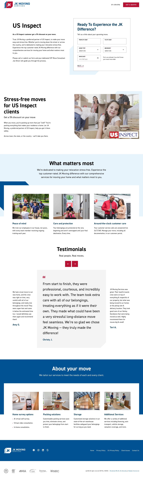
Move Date (82, 56)
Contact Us (135, 451)
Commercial (136, 471)
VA (120, 471)
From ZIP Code (83, 40)
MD (116, 471)
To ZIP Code (108, 40)
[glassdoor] (47, 450)
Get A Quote (131, 5)
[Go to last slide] (68, 264)
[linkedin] (43, 450)
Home (92, 451)
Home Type (82, 48)
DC (118, 471)
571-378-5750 (115, 5)
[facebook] (33, 450)
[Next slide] (75, 264)
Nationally (124, 471)
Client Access (125, 451)
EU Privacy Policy (113, 451)
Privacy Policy (100, 451)
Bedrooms (108, 48)
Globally (130, 471)
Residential (112, 471)
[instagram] (38, 450)
